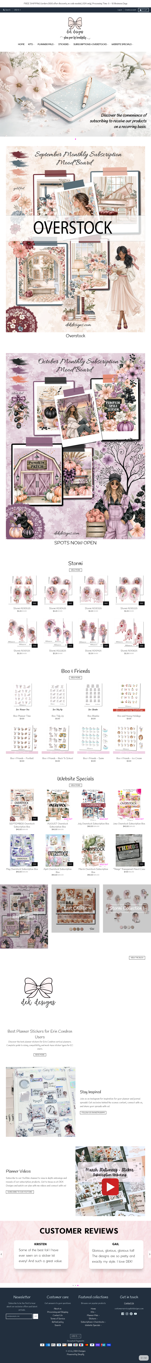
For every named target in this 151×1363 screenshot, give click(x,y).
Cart (144, 10)
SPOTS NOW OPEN (75, 543)
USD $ (16, 10)
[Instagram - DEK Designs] (127, 1313)
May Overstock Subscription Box (22, 869)
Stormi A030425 (57, 608)
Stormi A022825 (57, 650)
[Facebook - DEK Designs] (122, 1313)
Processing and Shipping (57, 1312)
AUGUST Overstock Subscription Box (57, 825)
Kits (92, 1312)
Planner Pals (92, 1315)
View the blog (137, 958)
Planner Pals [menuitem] (45, 44)
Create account (130, 10)
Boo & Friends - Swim (93, 758)
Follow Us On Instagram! (93, 1113)
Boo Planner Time (22, 716)
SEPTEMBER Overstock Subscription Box (22, 825)
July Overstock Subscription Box (93, 823)
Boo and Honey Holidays (129, 716)
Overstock (75, 336)
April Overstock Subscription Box (58, 871)
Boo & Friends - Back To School (57, 758)
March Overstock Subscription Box (93, 871)
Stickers (92, 1318)
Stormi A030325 (93, 608)
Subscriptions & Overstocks (92, 1322)
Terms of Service (57, 1318)
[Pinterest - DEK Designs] (131, 1313)
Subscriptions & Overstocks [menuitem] (90, 44)
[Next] (149, 1254)
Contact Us (58, 1315)
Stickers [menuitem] (63, 44)
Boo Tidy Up (58, 716)
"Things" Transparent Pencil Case (129, 869)
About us (57, 1308)
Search (58, 1325)
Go (35, 1316)
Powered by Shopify (75, 1354)
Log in (120, 10)
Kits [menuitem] (30, 44)
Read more (39, 1055)
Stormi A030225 (129, 608)
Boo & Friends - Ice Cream (129, 758)
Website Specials (92, 1325)
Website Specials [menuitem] (122, 44)
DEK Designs (79, 1351)
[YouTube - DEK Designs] (135, 1313)
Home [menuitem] (21, 44)
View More (75, 570)
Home (93, 1308)
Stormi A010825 (129, 650)
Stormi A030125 (22, 650)
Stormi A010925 (93, 650)
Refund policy (57, 1322)
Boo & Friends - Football (22, 758)
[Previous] (1, 1254)
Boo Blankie (93, 716)
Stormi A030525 (22, 608)
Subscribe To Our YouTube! (20, 1192)
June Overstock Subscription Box (129, 823)
